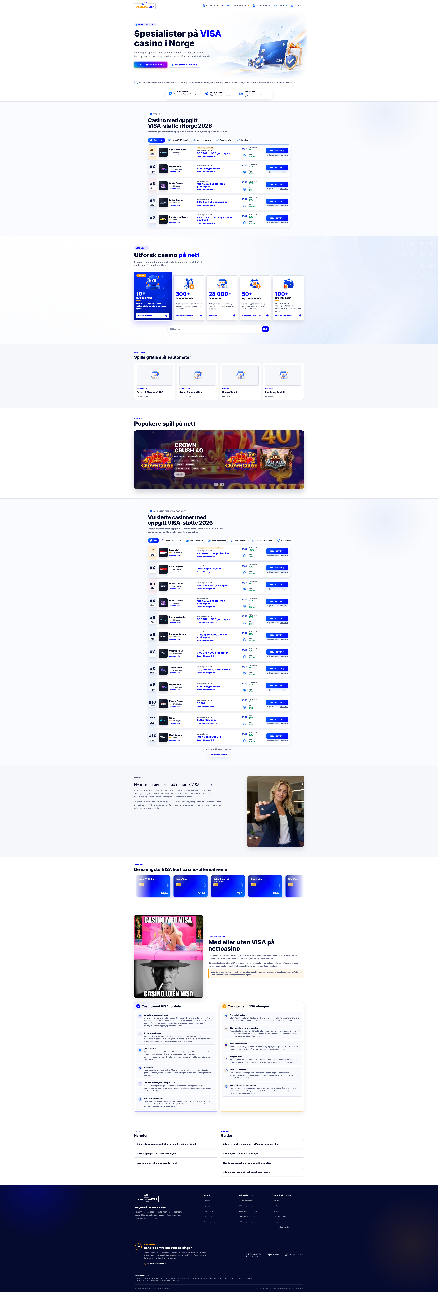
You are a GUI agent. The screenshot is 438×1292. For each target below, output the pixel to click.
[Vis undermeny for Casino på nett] (222, 5)
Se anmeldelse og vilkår (207, 557)
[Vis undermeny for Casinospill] (269, 5)
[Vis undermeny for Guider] (286, 5)
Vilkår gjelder (284, 155)
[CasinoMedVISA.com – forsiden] (147, 1198)
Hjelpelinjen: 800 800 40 (157, 1264)
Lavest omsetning (204, 140)
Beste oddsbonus (219, 540)
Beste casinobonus (173, 540)
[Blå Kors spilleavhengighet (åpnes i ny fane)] (273, 1255)
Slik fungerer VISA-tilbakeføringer (240, 1153)
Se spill (179, 474)
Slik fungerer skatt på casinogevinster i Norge (246, 1172)
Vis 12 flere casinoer (219, 754)
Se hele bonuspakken (206, 156)
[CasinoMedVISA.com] (145, 5)
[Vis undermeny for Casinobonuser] (248, 5)
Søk (265, 329)
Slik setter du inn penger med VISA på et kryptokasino (250, 1144)
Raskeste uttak (226, 140)
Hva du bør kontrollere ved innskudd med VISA (247, 1163)
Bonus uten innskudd (263, 540)
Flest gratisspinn (288, 540)
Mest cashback (240, 540)
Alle (155, 540)
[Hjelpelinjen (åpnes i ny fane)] (254, 1255)
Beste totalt (158, 140)
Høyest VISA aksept (180, 140)
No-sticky (245, 140)
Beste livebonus (196, 540)
